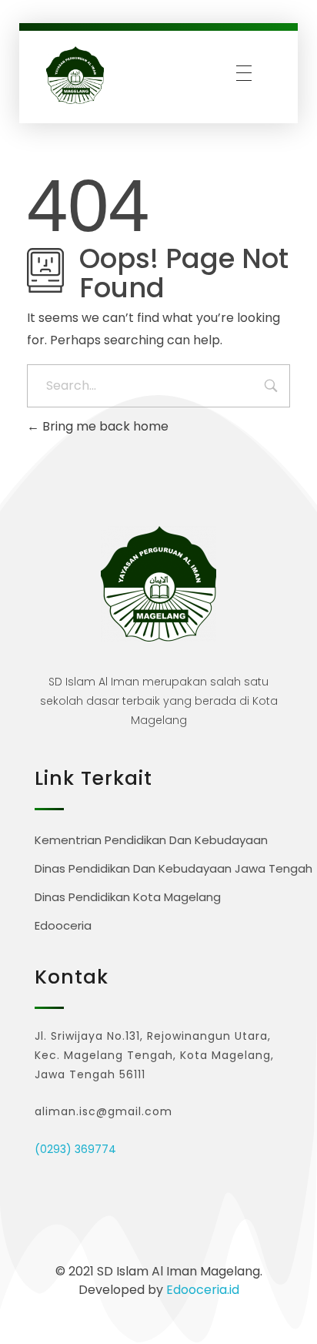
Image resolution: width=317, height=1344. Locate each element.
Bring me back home (104, 426)
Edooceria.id (202, 1290)
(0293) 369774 (75, 1149)
